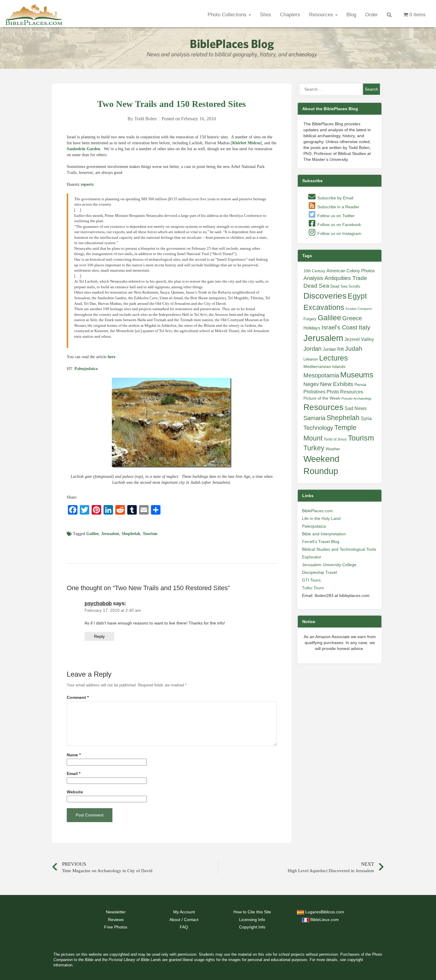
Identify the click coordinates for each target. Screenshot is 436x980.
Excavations (323, 307)
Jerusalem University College (329, 564)
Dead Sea (316, 286)
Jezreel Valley (359, 339)
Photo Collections (228, 14)
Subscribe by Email (334, 198)
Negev (311, 384)
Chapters (290, 14)
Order (371, 14)
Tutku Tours (313, 587)
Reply (99, 636)
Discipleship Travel (319, 572)
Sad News (356, 408)
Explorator (311, 557)
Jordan (312, 348)
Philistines (314, 391)
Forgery (309, 319)
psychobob (98, 603)
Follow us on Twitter (335, 215)
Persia (360, 384)
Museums (356, 375)
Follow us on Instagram (338, 233)
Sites (265, 14)
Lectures (333, 358)
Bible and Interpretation (324, 533)
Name (74, 755)
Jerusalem (110, 533)
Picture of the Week (321, 398)
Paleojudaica (86, 368)
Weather (333, 449)
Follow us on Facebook (338, 224)
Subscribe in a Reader (337, 206)
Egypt (357, 296)
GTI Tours (311, 580)
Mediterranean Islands (324, 366)
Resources (322, 14)
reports (87, 184)
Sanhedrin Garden (83, 149)
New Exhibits (336, 384)
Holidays (311, 328)
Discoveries (324, 295)
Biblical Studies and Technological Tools (339, 549)
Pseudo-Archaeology (356, 398)
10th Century (314, 271)
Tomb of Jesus (335, 439)
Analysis (313, 278)
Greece (352, 318)
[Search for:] (331, 89)
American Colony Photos (351, 270)
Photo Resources (345, 391)
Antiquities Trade (345, 278)
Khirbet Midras (246, 143)
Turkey (313, 448)
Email (73, 773)
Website (75, 792)
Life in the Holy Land (321, 518)
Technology (318, 428)
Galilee (92, 533)
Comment (78, 697)
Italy (364, 327)
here (111, 357)
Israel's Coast (339, 327)
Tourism (150, 533)
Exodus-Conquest (359, 308)
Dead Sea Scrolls (345, 286)
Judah (353, 348)
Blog (351, 14)
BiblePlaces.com (317, 510)
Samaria (314, 418)
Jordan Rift (333, 349)
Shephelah (131, 533)
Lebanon (310, 359)
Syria (366, 418)
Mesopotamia (321, 375)
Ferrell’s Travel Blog (320, 541)
